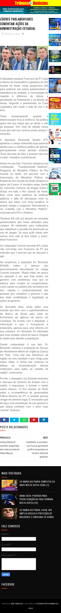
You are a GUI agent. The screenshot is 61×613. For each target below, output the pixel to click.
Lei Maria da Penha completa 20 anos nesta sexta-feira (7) (37, 483)
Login (30, 608)
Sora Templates (17, 603)
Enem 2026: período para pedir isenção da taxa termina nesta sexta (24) (36, 499)
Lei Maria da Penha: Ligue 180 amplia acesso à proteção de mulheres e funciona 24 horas (37, 513)
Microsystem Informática (47, 603)
